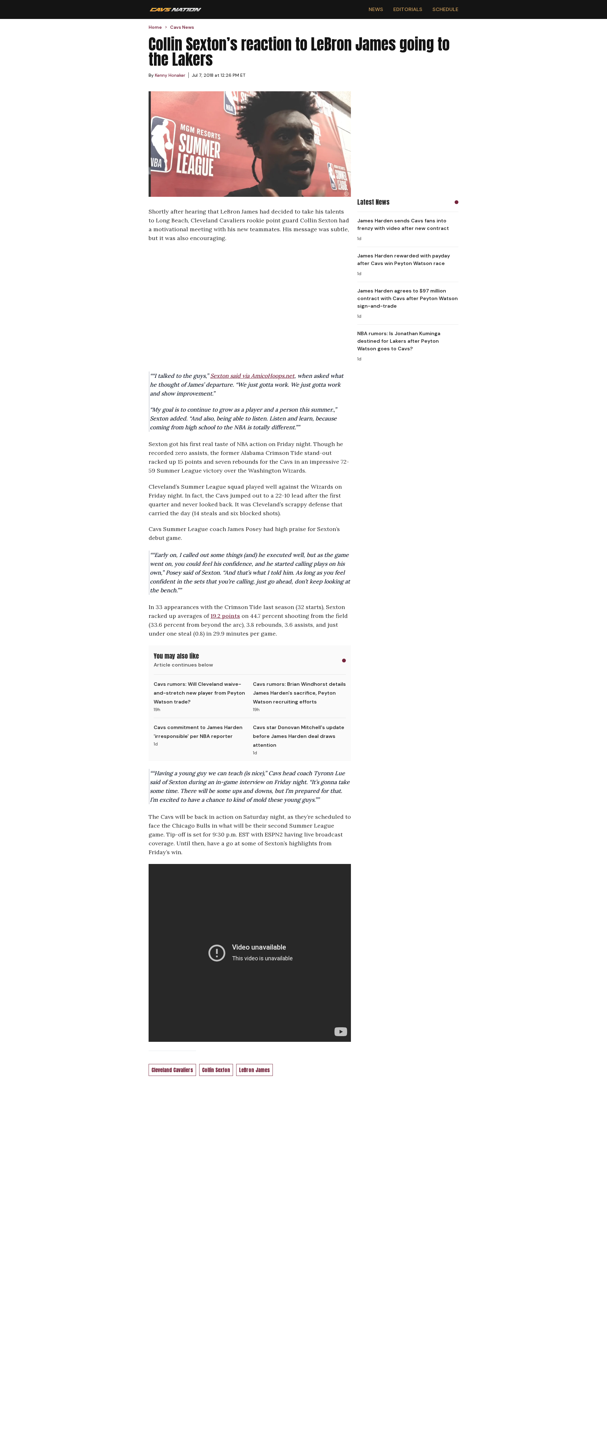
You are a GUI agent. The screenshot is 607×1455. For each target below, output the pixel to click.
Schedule (445, 9)
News (376, 9)
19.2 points (225, 615)
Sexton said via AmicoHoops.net (252, 375)
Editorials (407, 9)
